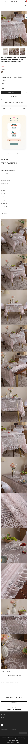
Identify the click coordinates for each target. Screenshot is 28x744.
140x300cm (9, 77)
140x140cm (20, 77)
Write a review (14, 702)
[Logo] (14, 1)
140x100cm (15, 77)
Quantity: (2, 83)
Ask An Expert (18, 153)
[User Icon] (22, 1)
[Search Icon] (5, 1)
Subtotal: (2, 88)
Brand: (2, 64)
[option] (14, 28)
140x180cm (3, 80)
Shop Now (14, 143)
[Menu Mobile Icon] (1, 1)
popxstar (10, 64)
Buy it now (14, 96)
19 (3, 99)
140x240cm (3, 77)
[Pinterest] (2, 725)
